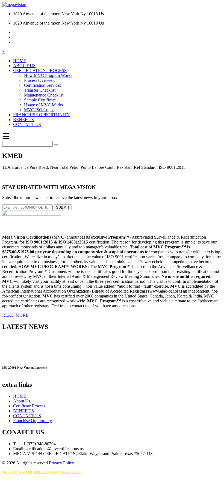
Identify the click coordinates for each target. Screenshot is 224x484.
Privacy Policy (61, 463)
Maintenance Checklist (43, 95)
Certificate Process (29, 406)
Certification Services (42, 85)
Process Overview (39, 80)
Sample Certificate (40, 100)
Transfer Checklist (39, 90)
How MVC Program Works (48, 75)
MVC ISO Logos (39, 109)
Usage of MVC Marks (43, 105)
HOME (19, 60)
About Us (21, 401)
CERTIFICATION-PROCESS (40, 70)
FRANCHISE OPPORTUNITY (41, 114)
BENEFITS (23, 119)
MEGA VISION (78, 187)
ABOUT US (24, 65)
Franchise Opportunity (32, 420)
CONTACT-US (27, 124)
